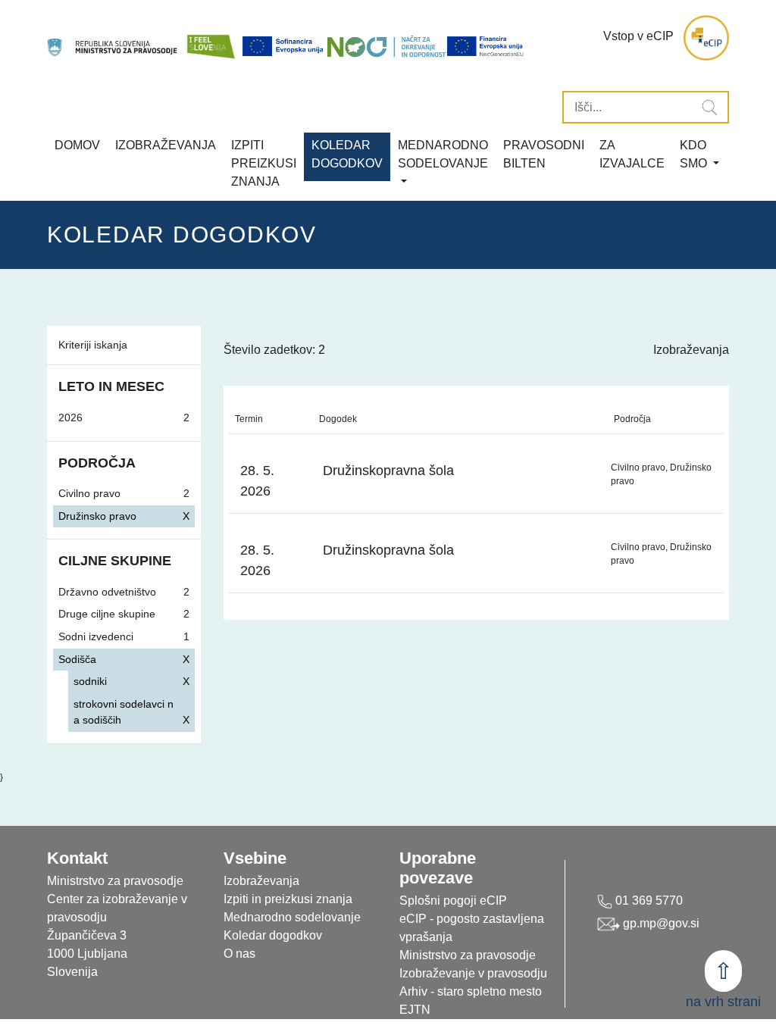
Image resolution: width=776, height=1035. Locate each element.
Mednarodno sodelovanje (292, 917)
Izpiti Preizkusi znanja (263, 163)
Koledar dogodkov (273, 935)
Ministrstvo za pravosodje (467, 955)
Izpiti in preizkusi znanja (288, 899)
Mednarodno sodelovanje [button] (443, 154)
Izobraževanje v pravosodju (473, 973)
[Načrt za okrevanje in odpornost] (386, 46)
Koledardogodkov (347, 154)
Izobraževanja (165, 145)
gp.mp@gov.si (659, 923)
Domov (77, 145)
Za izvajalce (632, 154)
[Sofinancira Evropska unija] (284, 46)
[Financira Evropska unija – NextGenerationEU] (486, 46)
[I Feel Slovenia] (211, 38)
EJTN (414, 1009)
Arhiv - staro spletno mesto (470, 991)
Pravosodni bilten (543, 154)
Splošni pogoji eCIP (453, 900)
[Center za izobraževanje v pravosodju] (113, 38)
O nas (239, 953)
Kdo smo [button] (695, 154)
